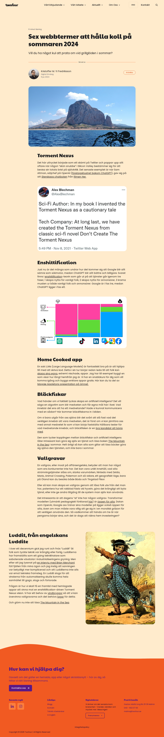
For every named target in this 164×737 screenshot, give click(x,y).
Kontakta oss (19, 688)
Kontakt (145, 4)
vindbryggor (55, 593)
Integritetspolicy (82, 727)
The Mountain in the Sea (54, 602)
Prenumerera (93, 715)
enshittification (53, 276)
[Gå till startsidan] (12, 5)
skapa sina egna (47, 373)
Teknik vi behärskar (55, 711)
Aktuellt (96, 4)
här (90, 501)
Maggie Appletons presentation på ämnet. (62, 384)
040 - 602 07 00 (131, 708)
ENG (133, 5)
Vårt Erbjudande (53, 4)
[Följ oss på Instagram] (20, 706)
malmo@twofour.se (132, 711)
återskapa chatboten (54, 176)
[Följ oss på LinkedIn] (12, 706)
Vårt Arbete (77, 4)
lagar (60, 596)
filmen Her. (80, 176)
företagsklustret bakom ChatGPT (92, 173)
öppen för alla (106, 501)
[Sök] (156, 5)
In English (51, 715)
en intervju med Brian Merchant (56, 562)
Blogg (49, 704)
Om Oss (113, 4)
